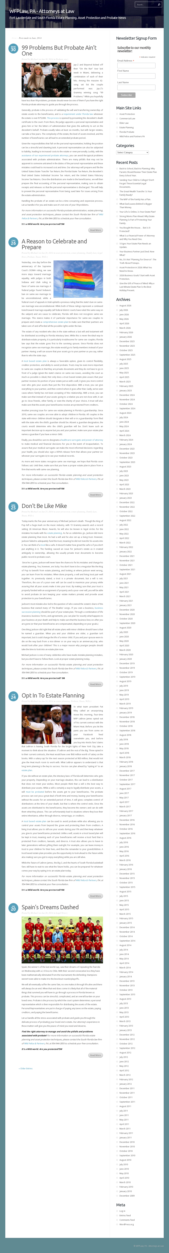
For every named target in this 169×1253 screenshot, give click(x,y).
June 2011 (124, 1115)
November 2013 (127, 985)
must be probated (35, 792)
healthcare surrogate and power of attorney (82, 440)
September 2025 (127, 355)
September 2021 (127, 569)
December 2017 (127, 771)
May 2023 (124, 480)
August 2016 (125, 838)
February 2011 (126, 1133)
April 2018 (124, 753)
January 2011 (125, 1137)
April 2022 (124, 538)
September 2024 (127, 408)
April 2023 (124, 484)
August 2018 (125, 735)
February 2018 (126, 762)
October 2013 (126, 990)
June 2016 (124, 847)
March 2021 (125, 596)
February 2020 (126, 654)
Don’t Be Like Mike (44, 505)
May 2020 (124, 641)
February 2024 (126, 440)
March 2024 (125, 435)
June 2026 (124, 314)
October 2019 (126, 672)
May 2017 (124, 797)
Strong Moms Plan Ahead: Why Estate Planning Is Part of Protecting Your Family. (136, 219)
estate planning (78, 252)
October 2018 (126, 726)
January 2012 (125, 1084)
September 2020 (127, 623)
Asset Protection (127, 114)
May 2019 (124, 695)
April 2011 (124, 1124)
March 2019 (125, 703)
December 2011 (127, 1088)
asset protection (63, 252)
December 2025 (127, 341)
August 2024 (125, 413)
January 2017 (125, 815)
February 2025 (126, 386)
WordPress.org (126, 1224)
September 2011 (127, 1102)
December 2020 (127, 610)
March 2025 (125, 381)
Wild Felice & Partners (86, 668)
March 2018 (125, 757)
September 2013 (127, 994)
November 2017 (127, 775)
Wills (44, 256)
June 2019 (124, 690)
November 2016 (127, 824)
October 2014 (126, 936)
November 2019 (127, 668)
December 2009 (127, 1196)
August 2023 (125, 466)
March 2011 (125, 1128)
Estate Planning (126, 127)
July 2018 (123, 739)
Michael (34, 59)
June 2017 (124, 793)
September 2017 (127, 784)
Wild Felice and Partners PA (132, 136)
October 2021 (126, 565)
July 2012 (123, 1057)
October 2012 (126, 1043)
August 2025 (125, 359)
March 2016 (125, 860)
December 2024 (127, 395)
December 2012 (127, 1034)
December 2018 (127, 717)
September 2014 (127, 941)
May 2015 (124, 905)
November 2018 (127, 721)
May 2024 (124, 426)
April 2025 (124, 377)
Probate (59, 59)
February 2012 (126, 1079)
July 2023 (123, 471)
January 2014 (125, 976)
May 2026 (124, 319)
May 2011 (124, 1119)
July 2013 (123, 1003)
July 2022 (123, 525)
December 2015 (127, 873)
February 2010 (126, 1187)
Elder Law (124, 123)
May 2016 (124, 851)
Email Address (125, 60)
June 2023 (124, 475)
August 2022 (125, 520)
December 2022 (127, 502)
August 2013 (125, 999)
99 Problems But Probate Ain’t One (59, 50)
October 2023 (126, 457)
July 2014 (123, 949)
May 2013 (124, 1012)
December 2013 (127, 981)
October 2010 (126, 1151)
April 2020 (124, 645)
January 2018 (125, 766)
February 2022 (126, 547)
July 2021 (123, 578)
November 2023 (127, 453)
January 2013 (125, 1030)
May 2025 (124, 372)
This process (53, 118)
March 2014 (125, 967)
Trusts (38, 256)
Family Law (91, 252)
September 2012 (127, 1048)
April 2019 (124, 699)
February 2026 (126, 332)
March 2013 (125, 1021)
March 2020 (125, 650)
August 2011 (125, 1106)
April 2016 (124, 856)
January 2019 (125, 712)
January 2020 (125, 659)
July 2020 (123, 632)
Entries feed (125, 1215)
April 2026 (124, 323)
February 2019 (126, 708)
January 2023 (125, 498)
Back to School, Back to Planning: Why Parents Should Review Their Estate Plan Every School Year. (138, 172)
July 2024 (123, 417)
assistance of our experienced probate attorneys (45, 155)
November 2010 (127, 1146)
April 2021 (124, 592)
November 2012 (127, 1039)
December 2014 (127, 927)
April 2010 (124, 1178)
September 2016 (127, 833)
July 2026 (123, 310)
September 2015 (127, 887)
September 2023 (127, 462)
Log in (122, 1211)
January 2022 (125, 551)
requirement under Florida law (78, 114)
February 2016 (126, 864)
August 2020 (125, 627)
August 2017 (125, 788)
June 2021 (124, 583)
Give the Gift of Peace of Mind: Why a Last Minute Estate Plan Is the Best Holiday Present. (136, 287)
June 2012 (124, 1061)
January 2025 (125, 390)
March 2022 (125, 542)
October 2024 (126, 404)
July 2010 (123, 1164)
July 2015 (123, 896)
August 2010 (125, 1160)
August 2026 (125, 305)
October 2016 (126, 829)
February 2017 (126, 811)
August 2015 (125, 891)
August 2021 (125, 574)
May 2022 (124, 533)
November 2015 (127, 878)
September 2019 (127, 677)
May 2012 (124, 1066)
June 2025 (124, 368)
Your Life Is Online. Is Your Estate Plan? (137, 212)
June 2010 (124, 1169)
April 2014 (124, 963)
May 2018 (124, 748)
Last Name (123, 82)
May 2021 (124, 587)
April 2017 (124, 802)
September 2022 (127, 516)
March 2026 (125, 328)
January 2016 (125, 869)
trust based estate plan (35, 361)
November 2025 (127, 346)
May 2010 (124, 1173)
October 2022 (126, 511)
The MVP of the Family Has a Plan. (135, 199)
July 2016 (123, 842)
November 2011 (127, 1093)
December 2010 (127, 1142)
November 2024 (127, 399)
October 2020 (126, 618)
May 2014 (124, 958)
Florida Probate (126, 132)
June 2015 (124, 900)
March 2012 (125, 1075)
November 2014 (127, 932)
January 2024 (125, 444)
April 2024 (124, 431)
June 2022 (124, 529)
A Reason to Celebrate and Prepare (54, 244)
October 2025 (126, 350)
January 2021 (125, 605)
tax (65, 59)
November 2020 (127, 614)
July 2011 (123, 1111)
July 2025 (123, 363)
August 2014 (125, 945)
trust (43, 545)
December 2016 (127, 820)
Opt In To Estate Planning (53, 695)
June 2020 (124, 636)
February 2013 (126, 1026)
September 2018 (127, 730)
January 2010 (125, 1191)
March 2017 (125, 806)
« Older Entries (26, 1068)
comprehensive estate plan (55, 322)
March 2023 (125, 489)
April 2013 (124, 1017)
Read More (95, 230)
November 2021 (127, 560)
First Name (123, 70)
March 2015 (125, 914)
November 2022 (127, 507)
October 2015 (126, 882)
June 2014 (124, 954)
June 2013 (124, 1008)
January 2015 (125, 923)
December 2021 (127, 556)
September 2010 (127, 1155)
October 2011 (126, 1097)
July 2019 (123, 686)
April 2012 (124, 1070)
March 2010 (125, 1182)
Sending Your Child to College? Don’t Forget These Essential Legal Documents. (136, 183)
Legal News (61, 912)
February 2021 (126, 601)
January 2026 (125, 337)
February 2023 (126, 493)
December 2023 (127, 448)
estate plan (27, 770)
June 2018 (124, 744)
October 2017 (126, 780)
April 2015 (124, 909)
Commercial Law (127, 118)
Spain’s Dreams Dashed (50, 907)
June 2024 (124, 422)
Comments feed (127, 1220)
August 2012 (125, 1052)
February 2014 (126, 972)
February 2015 (126, 918)
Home (14, 37)
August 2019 (125, 681)
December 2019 (127, 663)
